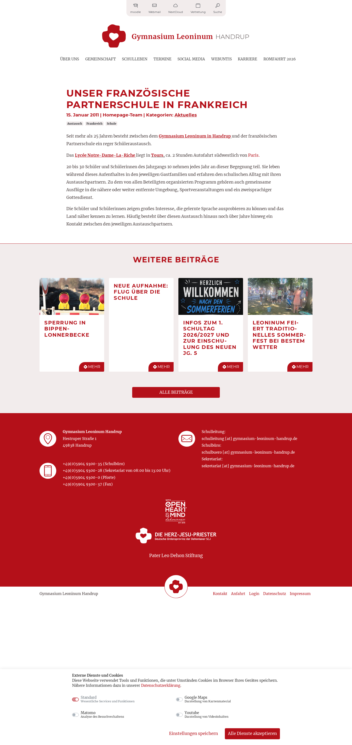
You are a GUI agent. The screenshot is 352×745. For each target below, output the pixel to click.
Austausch (74, 123)
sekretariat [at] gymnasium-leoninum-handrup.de (248, 466)
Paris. (254, 155)
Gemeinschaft (100, 59)
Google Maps (208, 699)
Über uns (69, 59)
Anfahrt (238, 593)
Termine (162, 59)
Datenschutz (274, 593)
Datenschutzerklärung (160, 685)
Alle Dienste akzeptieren (252, 733)
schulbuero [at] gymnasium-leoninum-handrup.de (248, 452)
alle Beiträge (176, 392)
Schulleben (134, 59)
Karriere (247, 59)
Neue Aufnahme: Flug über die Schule (141, 292)
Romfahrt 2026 (279, 59)
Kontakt (220, 593)
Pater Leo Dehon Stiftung (176, 555)
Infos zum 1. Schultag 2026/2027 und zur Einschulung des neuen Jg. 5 (209, 337)
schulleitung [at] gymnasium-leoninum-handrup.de (249, 438)
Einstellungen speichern (193, 733)
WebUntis (221, 59)
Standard (108, 699)
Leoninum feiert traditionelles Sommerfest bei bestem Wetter (279, 334)
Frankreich (94, 123)
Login (254, 593)
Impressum (300, 593)
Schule (111, 123)
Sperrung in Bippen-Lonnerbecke (67, 328)
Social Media (191, 59)
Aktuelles (186, 115)
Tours (157, 155)
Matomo (102, 714)
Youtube (206, 714)
